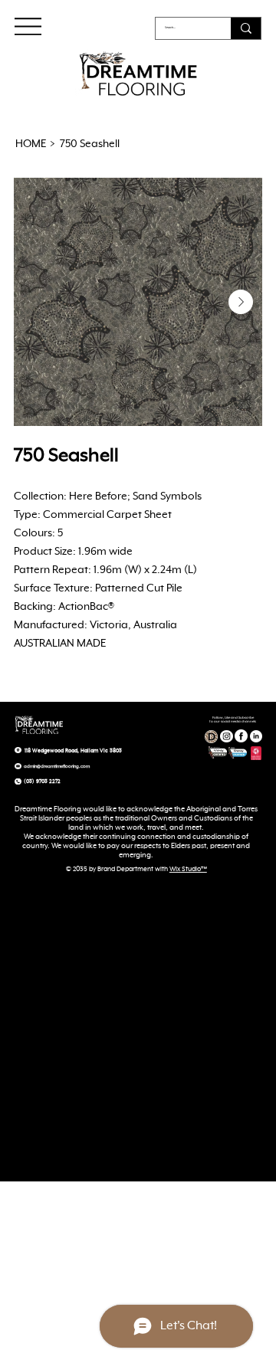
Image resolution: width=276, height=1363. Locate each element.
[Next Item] (240, 302)
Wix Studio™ (188, 869)
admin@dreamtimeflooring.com (57, 766)
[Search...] (246, 28)
